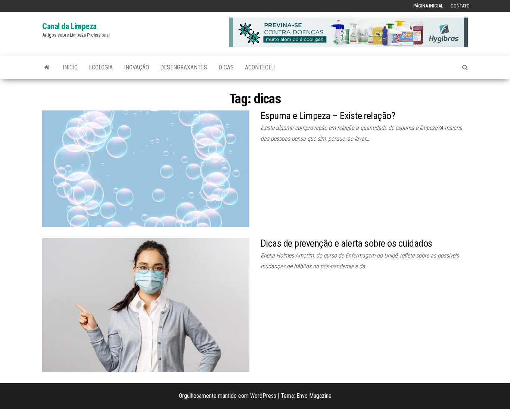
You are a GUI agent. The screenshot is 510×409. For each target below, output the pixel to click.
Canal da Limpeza (69, 26)
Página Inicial (428, 6)
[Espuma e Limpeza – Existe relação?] (145, 168)
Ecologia (101, 67)
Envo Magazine (314, 395)
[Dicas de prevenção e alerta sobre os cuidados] (145, 304)
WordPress (263, 395)
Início (70, 67)
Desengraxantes (183, 67)
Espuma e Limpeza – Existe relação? (328, 115)
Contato (460, 6)
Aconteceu (260, 67)
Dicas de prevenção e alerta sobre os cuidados (346, 243)
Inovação (136, 67)
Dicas (226, 67)
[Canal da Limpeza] (47, 67)
